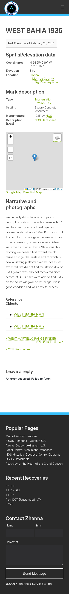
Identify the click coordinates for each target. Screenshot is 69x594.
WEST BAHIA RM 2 (29, 326)
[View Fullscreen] (10, 149)
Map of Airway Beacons (21, 436)
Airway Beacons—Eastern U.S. (26, 445)
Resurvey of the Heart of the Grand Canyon (34, 463)
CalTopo (58, 188)
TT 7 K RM (13, 490)
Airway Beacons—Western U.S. (26, 441)
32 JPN (10, 486)
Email (38, 525)
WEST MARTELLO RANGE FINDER (32, 338)
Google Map (14, 192)
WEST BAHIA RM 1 (29, 314)
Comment (12, 542)
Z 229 (9, 504)
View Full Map (32, 192)
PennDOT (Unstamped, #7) (23, 499)
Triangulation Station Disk (43, 101)
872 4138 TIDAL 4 (48, 342)
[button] (34, 157)
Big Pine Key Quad (47, 82)
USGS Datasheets (17, 459)
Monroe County (43, 78)
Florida (34, 75)
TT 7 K (10, 495)
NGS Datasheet (45, 120)
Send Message (34, 573)
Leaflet (30, 188)
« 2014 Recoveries (18, 349)
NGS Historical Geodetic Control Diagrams (33, 454)
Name (9, 525)
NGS (49, 115)
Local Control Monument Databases (29, 450)
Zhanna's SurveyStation (35, 583)
